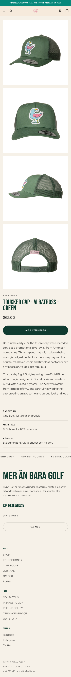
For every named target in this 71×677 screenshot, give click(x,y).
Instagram (9, 640)
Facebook (8, 634)
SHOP (6, 554)
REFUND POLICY (13, 608)
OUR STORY (10, 618)
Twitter (7, 645)
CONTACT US (11, 597)
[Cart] (67, 11)
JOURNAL (9, 570)
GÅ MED (35, 527)
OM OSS (8, 576)
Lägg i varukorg (35, 330)
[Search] (11, 11)
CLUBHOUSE (10, 565)
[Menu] (4, 11)
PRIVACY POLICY (13, 602)
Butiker (7, 581)
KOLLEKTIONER (12, 560)
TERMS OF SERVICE (15, 613)
